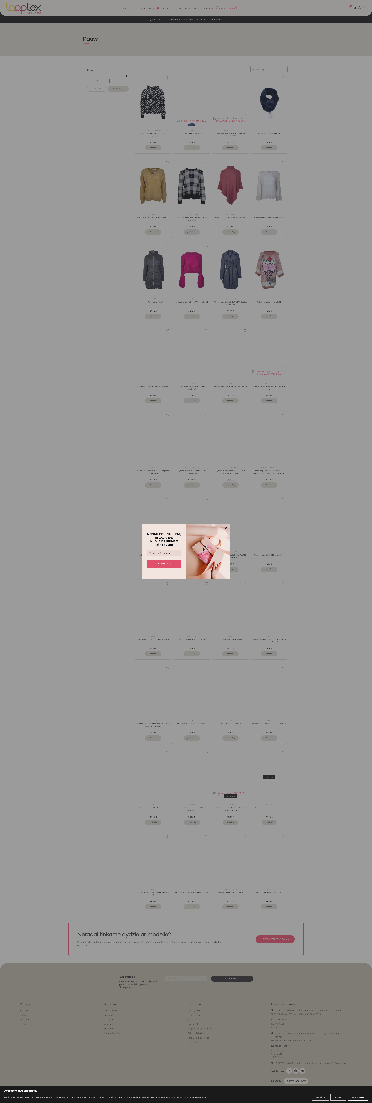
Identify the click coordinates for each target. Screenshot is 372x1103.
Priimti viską (358, 1097)
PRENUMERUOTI (164, 563)
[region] (186, 1094)
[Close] (226, 527)
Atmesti (338, 1097)
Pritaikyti (320, 1097)
